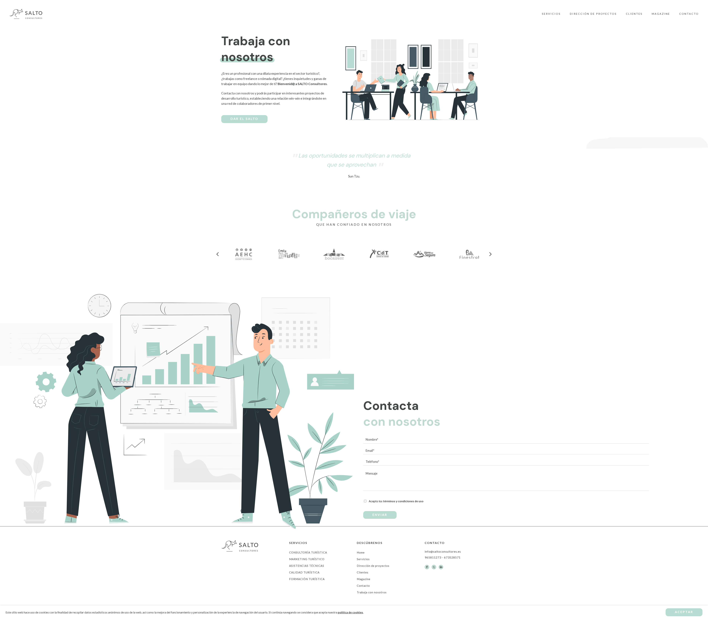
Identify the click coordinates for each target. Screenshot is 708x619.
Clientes (634, 13)
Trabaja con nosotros (372, 592)
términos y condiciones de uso (403, 501)
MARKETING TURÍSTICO (306, 559)
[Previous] (218, 254)
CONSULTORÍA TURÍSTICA (308, 552)
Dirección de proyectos (593, 13)
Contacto (689, 13)
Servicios (551, 13)
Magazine (661, 13)
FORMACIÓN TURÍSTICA (307, 579)
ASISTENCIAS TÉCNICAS (306, 565)
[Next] (490, 254)
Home (361, 552)
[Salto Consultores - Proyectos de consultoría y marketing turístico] (27, 14)
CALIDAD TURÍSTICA (304, 572)
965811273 (433, 557)
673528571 (452, 557)
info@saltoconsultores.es (443, 551)
